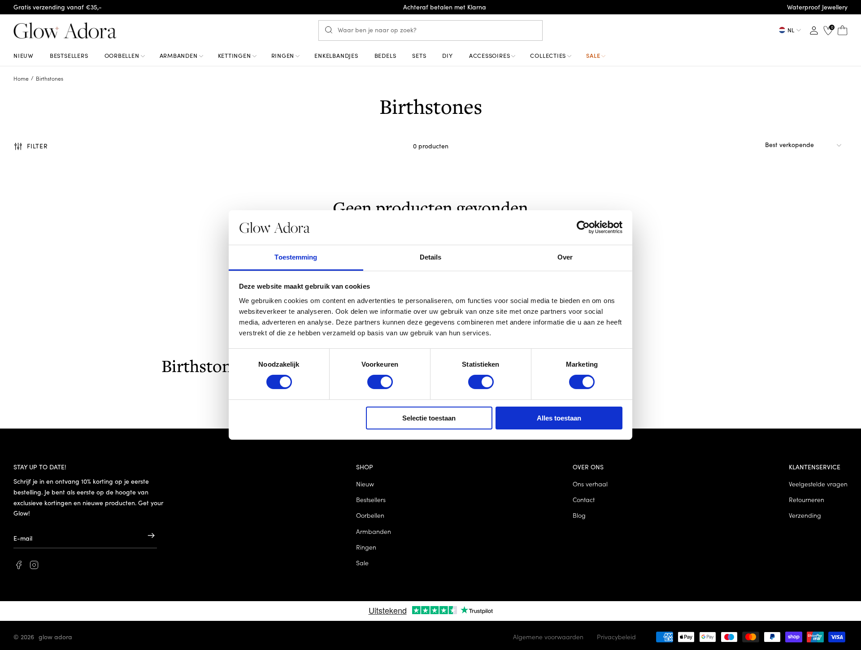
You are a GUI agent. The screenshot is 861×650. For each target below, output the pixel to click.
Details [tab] (431, 257)
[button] (30, 146)
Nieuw (365, 483)
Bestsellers (371, 499)
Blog (579, 515)
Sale (362, 562)
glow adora (55, 636)
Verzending (805, 515)
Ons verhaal (590, 483)
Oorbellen (370, 515)
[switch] (380, 382)
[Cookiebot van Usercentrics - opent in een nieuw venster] (583, 227)
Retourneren (806, 499)
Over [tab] (565, 257)
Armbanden (373, 531)
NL (790, 30)
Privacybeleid (616, 636)
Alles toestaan (559, 418)
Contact (584, 499)
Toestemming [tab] (295, 257)
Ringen (366, 546)
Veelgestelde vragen (818, 483)
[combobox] (430, 30)
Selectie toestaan (429, 418)
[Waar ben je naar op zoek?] (331, 30)
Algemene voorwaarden (548, 636)
